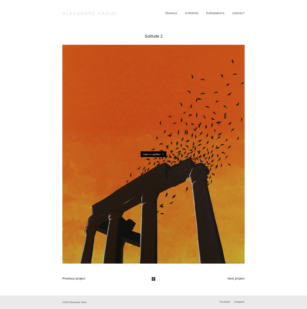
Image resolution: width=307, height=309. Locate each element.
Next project (236, 278)
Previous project (73, 278)
